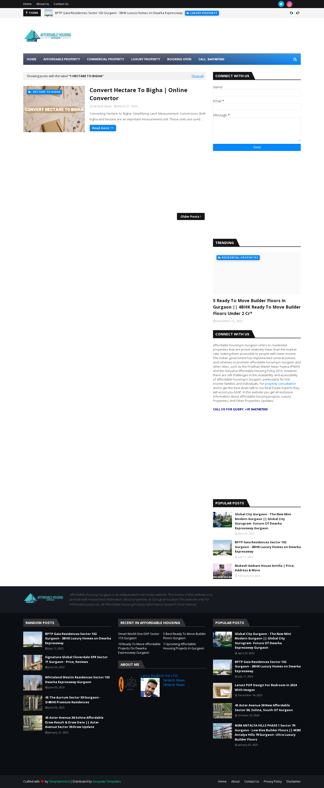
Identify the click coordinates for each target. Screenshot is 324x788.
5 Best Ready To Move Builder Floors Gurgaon (184, 636)
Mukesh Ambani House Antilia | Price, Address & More (265, 567)
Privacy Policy (273, 781)
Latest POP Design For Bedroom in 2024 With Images (266, 687)
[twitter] (281, 4)
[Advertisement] (114, 172)
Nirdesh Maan (102, 106)
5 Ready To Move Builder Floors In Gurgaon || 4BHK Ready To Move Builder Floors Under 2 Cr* (257, 307)
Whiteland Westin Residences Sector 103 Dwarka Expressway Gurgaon (77, 679)
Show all (197, 76)
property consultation (280, 383)
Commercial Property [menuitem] (105, 59)
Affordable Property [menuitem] (61, 59)
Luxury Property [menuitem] (145, 59)
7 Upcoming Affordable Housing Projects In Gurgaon (183, 646)
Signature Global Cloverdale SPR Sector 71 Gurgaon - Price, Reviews (76, 659)
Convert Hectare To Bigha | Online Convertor (138, 94)
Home (27, 4)
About (235, 781)
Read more (100, 128)
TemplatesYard (59, 781)
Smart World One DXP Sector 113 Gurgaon (138, 636)
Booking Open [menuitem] (179, 59)
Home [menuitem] (31, 59)
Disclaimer (294, 781)
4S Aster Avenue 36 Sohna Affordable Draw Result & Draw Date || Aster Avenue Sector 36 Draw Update (74, 722)
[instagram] (289, 4)
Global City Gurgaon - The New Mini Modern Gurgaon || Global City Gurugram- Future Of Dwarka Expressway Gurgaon (263, 521)
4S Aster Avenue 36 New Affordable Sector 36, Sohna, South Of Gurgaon (264, 707)
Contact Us (61, 4)
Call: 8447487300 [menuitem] (211, 59)
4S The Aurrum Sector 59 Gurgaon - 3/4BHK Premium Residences (73, 699)
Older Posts (190, 216)
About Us (42, 4)
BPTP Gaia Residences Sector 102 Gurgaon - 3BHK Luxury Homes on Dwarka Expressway (119, 13)
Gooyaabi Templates (107, 781)
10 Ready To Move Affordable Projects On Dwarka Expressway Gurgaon (139, 648)
